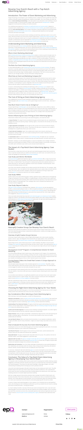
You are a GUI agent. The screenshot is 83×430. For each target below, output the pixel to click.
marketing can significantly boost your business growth (36, 26)
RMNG (18, 175)
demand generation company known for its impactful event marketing (28, 190)
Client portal (71, 409)
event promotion (41, 264)
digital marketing (31, 301)
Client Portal (77, 2)
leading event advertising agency (47, 36)
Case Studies (62, 2)
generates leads (37, 84)
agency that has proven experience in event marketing (37, 298)
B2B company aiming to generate (25, 199)
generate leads (45, 91)
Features (54, 2)
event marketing (23, 46)
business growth (27, 88)
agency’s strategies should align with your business (34, 338)
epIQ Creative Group (22, 100)
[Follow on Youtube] (74, 418)
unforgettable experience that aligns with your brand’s (24, 59)
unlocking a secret (43, 86)
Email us (24, 416)
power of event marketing (35, 41)
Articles (71, 2)
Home (45, 414)
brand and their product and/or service (22, 31)
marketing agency (23, 107)
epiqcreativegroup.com (28, 414)
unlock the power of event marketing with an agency (27, 392)
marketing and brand (36, 39)
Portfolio (47, 2)
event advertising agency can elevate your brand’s (41, 196)
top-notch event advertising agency (49, 93)
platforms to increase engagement (22, 278)
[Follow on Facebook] (69, 418)
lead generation (46, 22)
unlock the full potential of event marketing (34, 28)
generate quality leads (23, 193)
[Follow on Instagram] (72, 418)
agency (14, 172)
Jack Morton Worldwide (37, 158)
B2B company (15, 283)
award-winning (14, 158)
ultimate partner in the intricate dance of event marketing (36, 67)
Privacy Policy (59, 424)
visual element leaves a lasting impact (26, 240)
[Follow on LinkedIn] (67, 418)
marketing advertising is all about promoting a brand (22, 55)
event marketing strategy (34, 136)
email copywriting (16, 244)
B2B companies (39, 187)
